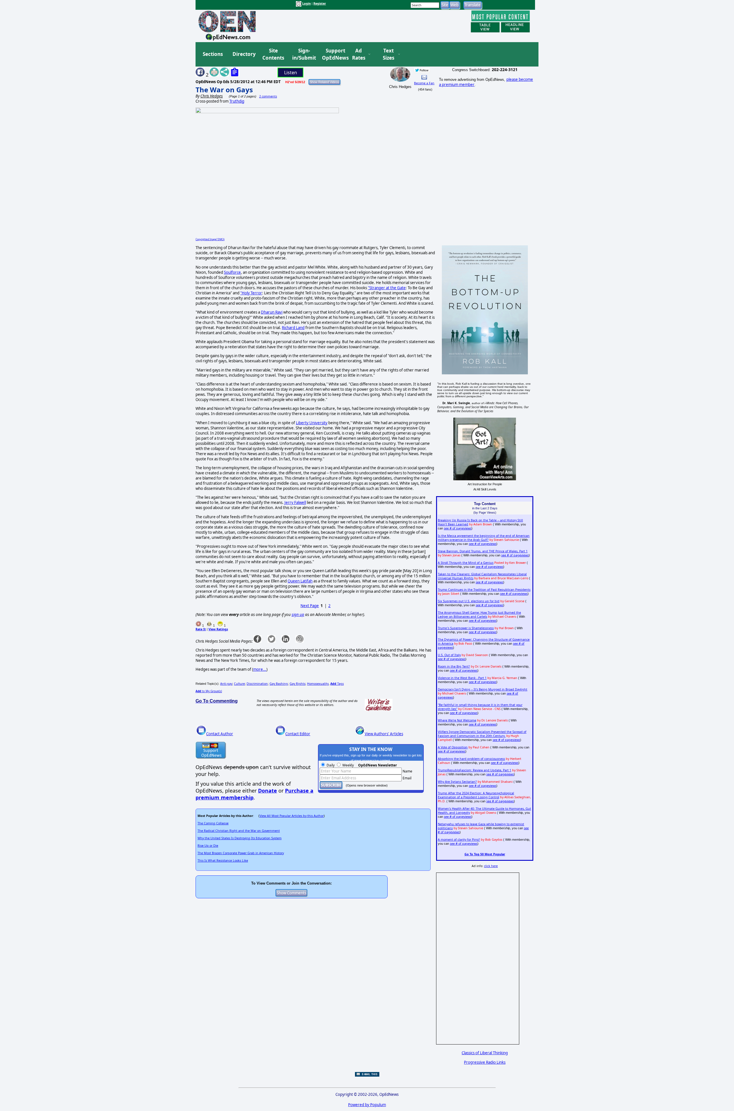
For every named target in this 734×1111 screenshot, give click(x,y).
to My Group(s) (209, 691)
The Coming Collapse (213, 823)
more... (259, 669)
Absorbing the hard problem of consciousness (471, 759)
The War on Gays (224, 89)
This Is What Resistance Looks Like (223, 860)
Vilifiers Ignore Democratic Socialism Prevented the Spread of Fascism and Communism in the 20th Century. (482, 734)
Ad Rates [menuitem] (358, 54)
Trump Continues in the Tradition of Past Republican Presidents (484, 590)
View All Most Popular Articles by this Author (291, 816)
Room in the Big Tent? (454, 666)
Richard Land (293, 327)
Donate (267, 790)
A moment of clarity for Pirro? (459, 840)
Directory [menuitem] (244, 54)
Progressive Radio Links (484, 1062)
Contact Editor (297, 733)
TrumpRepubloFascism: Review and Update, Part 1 (474, 770)
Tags (337, 684)
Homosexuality (318, 684)
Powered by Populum (367, 1104)
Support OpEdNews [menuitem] (333, 54)
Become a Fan (424, 83)
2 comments (268, 96)
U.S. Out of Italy (449, 655)
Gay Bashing (279, 684)
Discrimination (257, 684)
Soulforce (232, 272)
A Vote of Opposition (453, 747)
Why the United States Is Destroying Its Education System (240, 838)
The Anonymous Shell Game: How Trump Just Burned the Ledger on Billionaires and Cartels (479, 615)
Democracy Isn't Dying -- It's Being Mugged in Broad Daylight (482, 689)
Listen (290, 72)
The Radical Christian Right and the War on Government (239, 831)
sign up (298, 614)
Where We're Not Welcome (457, 720)
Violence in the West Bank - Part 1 (462, 678)
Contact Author (219, 733)
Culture (239, 684)
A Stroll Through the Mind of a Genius (465, 563)
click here (491, 866)
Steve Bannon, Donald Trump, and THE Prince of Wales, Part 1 (483, 551)
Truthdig (236, 101)
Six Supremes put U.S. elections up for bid (468, 601)
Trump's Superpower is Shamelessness (466, 628)
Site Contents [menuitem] (273, 54)
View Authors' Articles (384, 733)
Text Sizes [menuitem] (388, 54)
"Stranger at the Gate (387, 287)
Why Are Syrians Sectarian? (457, 782)
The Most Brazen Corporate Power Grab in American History (241, 853)
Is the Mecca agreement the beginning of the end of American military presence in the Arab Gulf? (484, 538)
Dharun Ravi (271, 312)
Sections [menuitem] (213, 54)
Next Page (309, 605)
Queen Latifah (300, 581)
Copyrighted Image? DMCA (210, 239)
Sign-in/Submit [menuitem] (303, 54)
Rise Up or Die (208, 846)
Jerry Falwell (295, 502)
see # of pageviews (457, 528)
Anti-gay (226, 684)
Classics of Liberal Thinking (485, 1052)
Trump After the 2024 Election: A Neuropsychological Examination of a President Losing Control (476, 795)
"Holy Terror (251, 293)
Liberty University (311, 422)
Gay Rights (297, 684)
